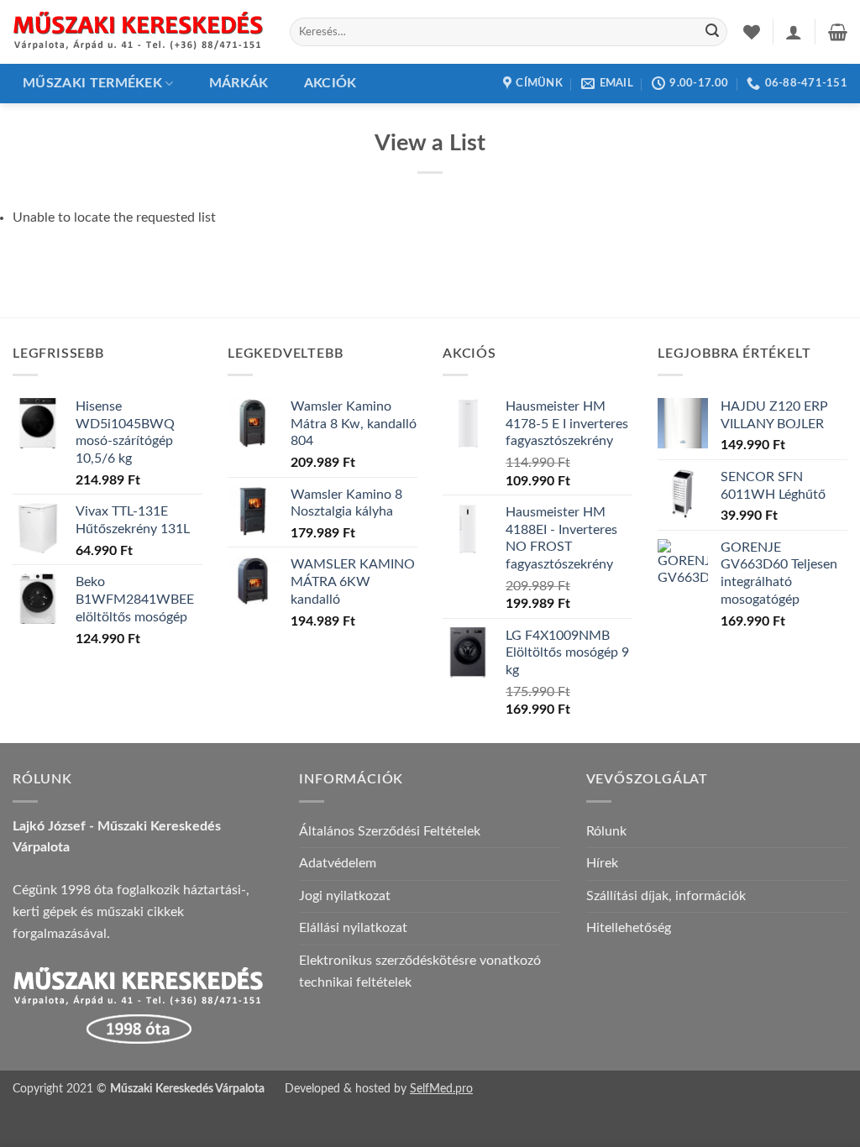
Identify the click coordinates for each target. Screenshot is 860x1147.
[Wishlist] (751, 31)
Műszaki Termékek (92, 83)
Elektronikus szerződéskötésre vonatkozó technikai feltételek (420, 971)
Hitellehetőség (628, 928)
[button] (793, 31)
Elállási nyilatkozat (353, 928)
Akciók (330, 83)
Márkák (239, 83)
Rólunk (606, 831)
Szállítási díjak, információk (666, 896)
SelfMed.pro (441, 1088)
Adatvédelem (337, 863)
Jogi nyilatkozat (345, 896)
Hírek (602, 863)
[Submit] (712, 32)
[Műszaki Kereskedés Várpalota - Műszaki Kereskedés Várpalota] (139, 32)
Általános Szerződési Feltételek (389, 831)
